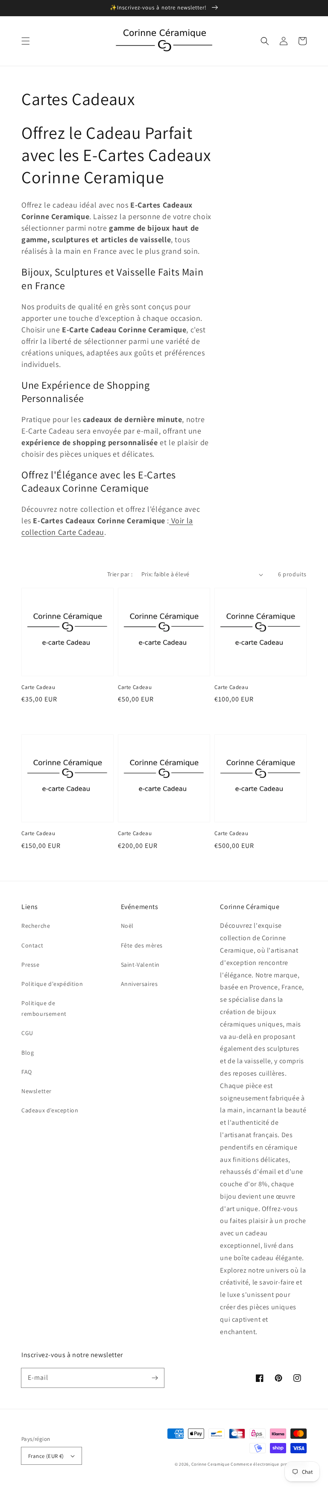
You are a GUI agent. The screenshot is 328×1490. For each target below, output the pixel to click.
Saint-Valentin (140, 964)
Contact (32, 945)
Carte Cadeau (38, 687)
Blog (27, 1052)
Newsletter (36, 1091)
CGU (27, 1033)
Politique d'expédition (52, 984)
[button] (25, 41)
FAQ (26, 1072)
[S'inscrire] (154, 1377)
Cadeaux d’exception (49, 1110)
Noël (127, 926)
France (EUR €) (46, 1456)
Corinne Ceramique (210, 1464)
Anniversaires (139, 984)
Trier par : (119, 574)
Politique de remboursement (44, 1008)
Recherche (35, 926)
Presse (30, 964)
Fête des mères (142, 945)
